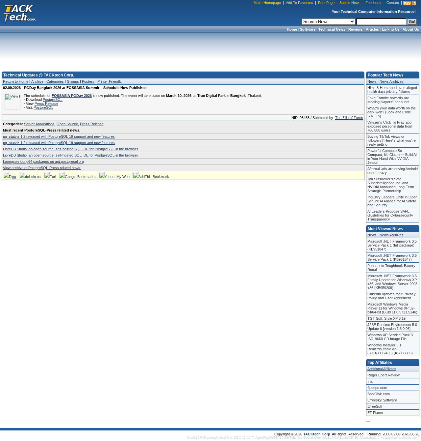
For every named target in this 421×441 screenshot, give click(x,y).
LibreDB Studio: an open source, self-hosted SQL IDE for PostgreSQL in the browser (70, 149)
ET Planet (375, 413)
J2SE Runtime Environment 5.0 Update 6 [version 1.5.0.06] (392, 327)
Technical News (331, 29)
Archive (37, 81)
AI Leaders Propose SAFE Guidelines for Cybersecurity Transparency (390, 215)
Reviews (355, 29)
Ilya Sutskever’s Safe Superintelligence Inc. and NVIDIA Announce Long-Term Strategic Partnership (390, 185)
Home (292, 29)
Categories (55, 81)
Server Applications (39, 124)
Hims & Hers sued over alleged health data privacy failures (392, 90)
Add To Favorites (299, 3)
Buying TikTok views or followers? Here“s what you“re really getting (391, 140)
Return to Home (15, 81)
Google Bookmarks (80, 177)
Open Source (67, 124)
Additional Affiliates (381, 369)
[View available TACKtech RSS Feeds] (409, 3)
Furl (53, 177)
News (372, 81)
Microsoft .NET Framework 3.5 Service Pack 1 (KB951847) (392, 257)
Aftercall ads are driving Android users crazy (392, 171)
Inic (370, 381)
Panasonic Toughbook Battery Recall (391, 268)
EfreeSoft (374, 406)
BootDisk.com (378, 394)
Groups (73, 81)
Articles (372, 29)
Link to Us (391, 29)
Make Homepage (267, 3)
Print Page (326, 3)
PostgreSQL (52, 100)
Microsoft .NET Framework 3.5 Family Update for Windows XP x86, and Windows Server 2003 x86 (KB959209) (392, 282)
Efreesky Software (382, 400)
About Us (411, 29)
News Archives (392, 81)
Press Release (46, 103)
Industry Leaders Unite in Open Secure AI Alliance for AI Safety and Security (392, 201)
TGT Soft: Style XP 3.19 (386, 318)
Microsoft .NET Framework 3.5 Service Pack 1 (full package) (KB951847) (392, 245)
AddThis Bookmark (153, 177)
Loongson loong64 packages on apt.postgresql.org (43, 161)
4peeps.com (377, 388)
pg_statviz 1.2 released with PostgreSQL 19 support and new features (59, 136)
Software (307, 29)
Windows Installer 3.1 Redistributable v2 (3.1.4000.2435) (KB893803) (390, 349)
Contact (392, 3)
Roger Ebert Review (383, 375)
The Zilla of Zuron (349, 118)
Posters (88, 81)
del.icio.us (33, 177)
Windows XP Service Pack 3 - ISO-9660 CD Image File (391, 337)
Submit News (349, 3)
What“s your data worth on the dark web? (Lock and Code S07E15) (391, 112)
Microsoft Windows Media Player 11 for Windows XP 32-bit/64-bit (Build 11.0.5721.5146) (392, 308)
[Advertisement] (210, 50)
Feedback (373, 3)
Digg (12, 177)
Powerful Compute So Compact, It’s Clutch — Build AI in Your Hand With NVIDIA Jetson (392, 156)
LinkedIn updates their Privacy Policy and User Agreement (391, 296)
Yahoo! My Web (117, 177)
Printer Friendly (109, 81)
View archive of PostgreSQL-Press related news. (42, 168)
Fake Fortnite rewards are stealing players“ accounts (388, 100)
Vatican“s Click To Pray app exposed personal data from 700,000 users (389, 126)
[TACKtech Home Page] (19, 13)
